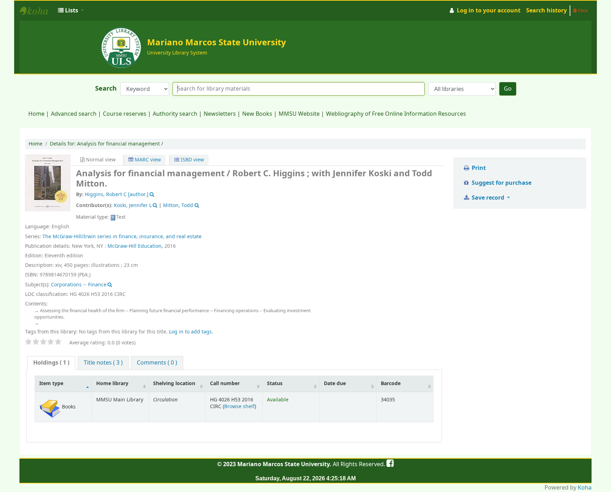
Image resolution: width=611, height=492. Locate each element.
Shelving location (174, 383)
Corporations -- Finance (78, 284)
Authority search (175, 114)
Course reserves (124, 114)
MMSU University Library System (37, 11)
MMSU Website (299, 114)
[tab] (51, 363)
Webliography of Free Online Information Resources (396, 114)
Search (106, 88)
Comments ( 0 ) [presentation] (157, 363)
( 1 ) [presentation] (51, 363)
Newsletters (220, 114)
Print (478, 168)
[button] (71, 11)
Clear (582, 10)
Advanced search (74, 114)
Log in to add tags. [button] (191, 332)
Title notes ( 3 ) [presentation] (103, 363)
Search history (546, 10)
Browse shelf (239, 406)
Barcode (391, 383)
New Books (257, 114)
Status (275, 383)
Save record (488, 198)
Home (36, 114)
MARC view (147, 160)
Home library (112, 383)
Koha (585, 488)
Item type (51, 383)
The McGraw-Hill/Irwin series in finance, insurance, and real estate (122, 236)
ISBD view (191, 160)
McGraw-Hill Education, (135, 246)
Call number (225, 383)
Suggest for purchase (500, 183)
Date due (335, 383)
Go (508, 89)
